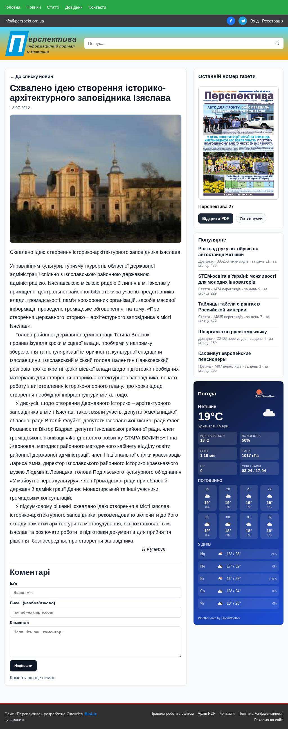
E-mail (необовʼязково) (32, 603)
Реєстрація (273, 21)
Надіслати (23, 666)
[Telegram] (242, 21)
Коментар (19, 622)
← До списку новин (31, 76)
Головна (12, 7)
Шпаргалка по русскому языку (232, 331)
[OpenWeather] (265, 394)
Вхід (254, 21)
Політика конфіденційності (261, 713)
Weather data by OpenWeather (219, 618)
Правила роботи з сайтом (172, 713)
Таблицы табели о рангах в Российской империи (229, 307)
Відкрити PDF (215, 218)
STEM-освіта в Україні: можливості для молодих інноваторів (237, 279)
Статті (53, 7)
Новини (33, 7)
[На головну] (41, 43)
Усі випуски (251, 218)
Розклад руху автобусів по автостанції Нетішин (228, 251)
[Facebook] (231, 21)
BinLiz (91, 714)
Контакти (97, 7)
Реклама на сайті (269, 720)
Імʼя (13, 583)
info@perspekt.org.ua (24, 21)
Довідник (73, 7)
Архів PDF (206, 713)
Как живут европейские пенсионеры (224, 356)
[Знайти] (277, 43)
